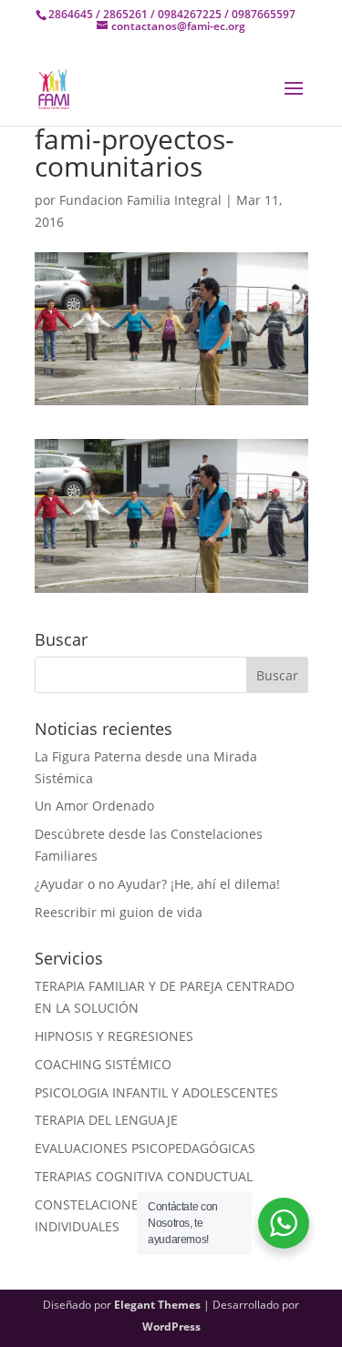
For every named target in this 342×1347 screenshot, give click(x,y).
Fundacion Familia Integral (140, 200)
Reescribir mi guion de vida (118, 912)
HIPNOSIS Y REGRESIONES (114, 1036)
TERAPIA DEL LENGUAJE (106, 1119)
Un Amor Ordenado (94, 805)
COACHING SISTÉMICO (103, 1064)
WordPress (171, 1326)
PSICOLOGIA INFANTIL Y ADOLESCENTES (156, 1092)
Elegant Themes (157, 1304)
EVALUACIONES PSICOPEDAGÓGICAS (145, 1148)
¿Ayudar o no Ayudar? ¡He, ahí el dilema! (157, 884)
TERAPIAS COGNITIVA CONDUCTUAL (144, 1176)
